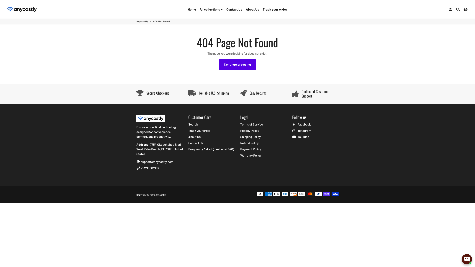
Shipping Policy (250, 137)
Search (193, 124)
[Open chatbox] (467, 259)
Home (192, 9)
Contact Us (234, 9)
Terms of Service (251, 124)
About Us (252, 9)
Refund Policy (249, 143)
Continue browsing (237, 64)
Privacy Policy (249, 130)
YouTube (303, 137)
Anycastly (142, 21)
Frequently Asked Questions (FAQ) (211, 149)
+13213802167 (149, 168)
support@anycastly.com (156, 162)
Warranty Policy (250, 155)
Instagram (304, 130)
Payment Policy (250, 149)
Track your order (275, 9)
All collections (210, 9)
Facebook (304, 124)
